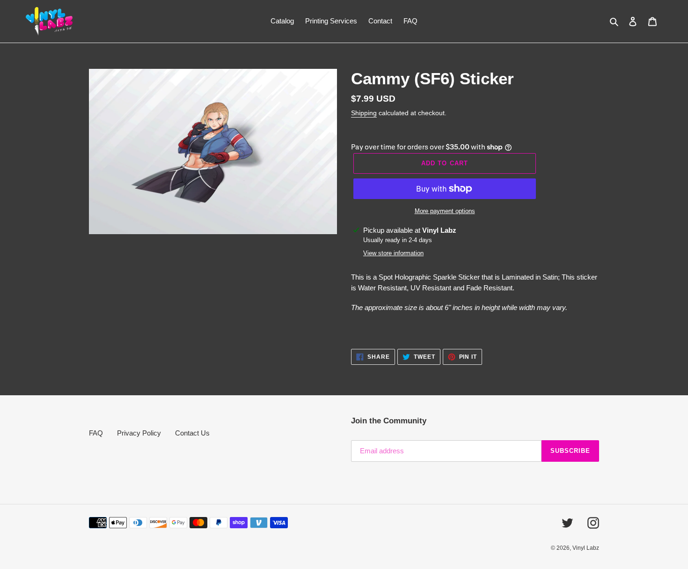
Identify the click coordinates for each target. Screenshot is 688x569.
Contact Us (192, 433)
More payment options (445, 210)
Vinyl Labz (585, 548)
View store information (393, 253)
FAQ (96, 433)
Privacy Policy (139, 433)
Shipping (364, 113)
